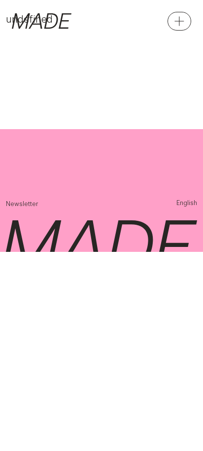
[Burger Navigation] (179, 21)
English (186, 203)
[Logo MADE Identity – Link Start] (41, 21)
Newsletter (22, 204)
